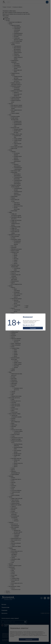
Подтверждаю (33, 328)
